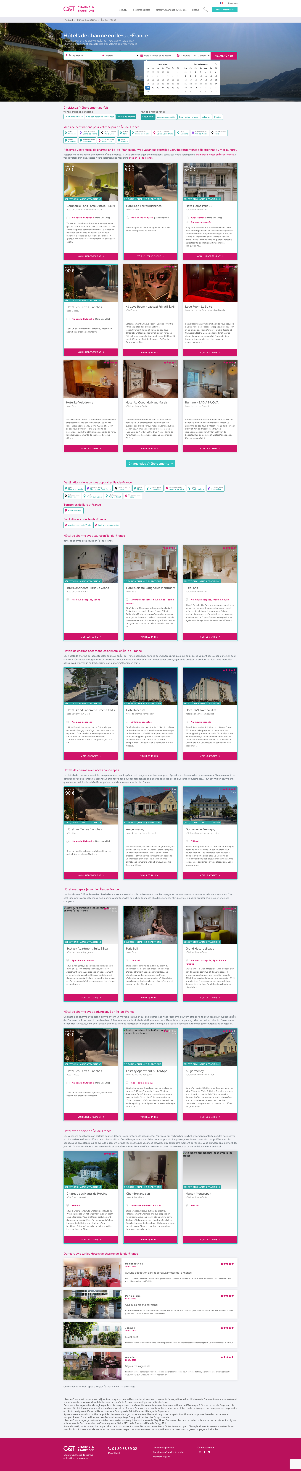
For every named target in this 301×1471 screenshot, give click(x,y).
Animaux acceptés (166, 117)
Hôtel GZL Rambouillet (201, 710)
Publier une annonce (225, 9)
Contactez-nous (206, 1447)
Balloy (134, 310)
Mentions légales (161, 1456)
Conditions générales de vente (168, 1452)
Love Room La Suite (198, 306)
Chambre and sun (138, 1193)
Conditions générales (163, 1447)
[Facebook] (204, 1452)
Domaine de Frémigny (200, 829)
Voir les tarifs (149, 352)
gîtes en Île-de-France (140, 157)
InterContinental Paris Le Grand (87, 587)
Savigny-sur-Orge (81, 713)
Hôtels (195, 10)
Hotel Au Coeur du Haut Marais (146, 402)
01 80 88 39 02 (124, 1448)
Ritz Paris (192, 587)
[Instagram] (200, 1452)
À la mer (206, 117)
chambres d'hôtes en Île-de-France (214, 154)
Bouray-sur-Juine (210, 833)
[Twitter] (209, 1452)
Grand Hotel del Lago (200, 948)
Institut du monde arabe (108, 525)
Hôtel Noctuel (135, 710)
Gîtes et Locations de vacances (171, 10)
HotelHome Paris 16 (199, 205)
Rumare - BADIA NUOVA (202, 402)
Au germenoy (135, 829)
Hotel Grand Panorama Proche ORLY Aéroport (97, 710)
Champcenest (79, 1197)
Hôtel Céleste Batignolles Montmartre (152, 587)
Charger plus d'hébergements (149, 463)
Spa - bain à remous (188, 117)
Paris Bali (132, 948)
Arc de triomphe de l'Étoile (79, 525)
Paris (204, 209)
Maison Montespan (198, 1193)
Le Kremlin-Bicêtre (92, 209)
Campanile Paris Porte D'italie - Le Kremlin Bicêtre (99, 205)
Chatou (135, 209)
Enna (204, 952)
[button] (221, 3)
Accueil (123, 10)
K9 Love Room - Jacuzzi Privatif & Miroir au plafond (160, 306)
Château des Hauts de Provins (86, 1193)
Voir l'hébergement (90, 256)
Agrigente (88, 952)
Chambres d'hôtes (141, 10)
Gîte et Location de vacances (100, 116)
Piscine (217, 117)
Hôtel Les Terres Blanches (143, 205)
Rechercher (223, 55)
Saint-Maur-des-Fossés (213, 310)
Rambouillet (148, 713)
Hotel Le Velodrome (79, 402)
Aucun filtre (147, 116)
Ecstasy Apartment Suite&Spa (87, 948)
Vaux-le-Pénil (149, 833)
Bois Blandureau (75, 510)
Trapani (205, 406)
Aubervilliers (138, 1197)
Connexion (233, 3)
